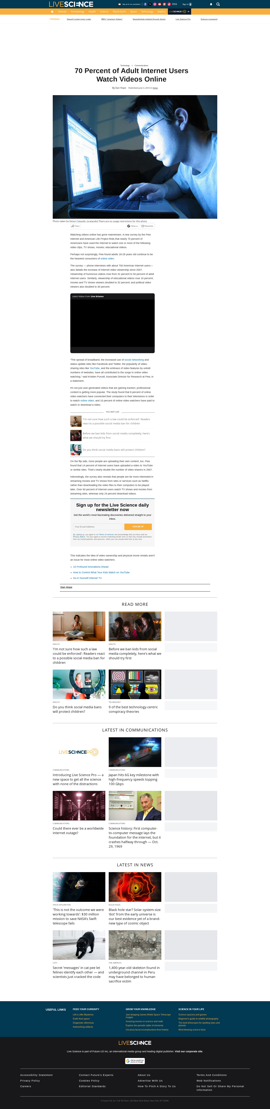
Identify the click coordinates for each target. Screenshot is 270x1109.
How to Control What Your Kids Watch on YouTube (101, 572)
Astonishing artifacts (83, 1027)
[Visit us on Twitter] (150, 4)
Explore (162, 11)
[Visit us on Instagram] (155, 4)
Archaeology (77, 11)
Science (104, 11)
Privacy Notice (79, 537)
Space (133, 11)
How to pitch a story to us (157, 1086)
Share (77, 226)
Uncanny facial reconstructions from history (147, 1029)
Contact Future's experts (96, 1075)
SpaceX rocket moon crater (79, 19)
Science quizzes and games (192, 1014)
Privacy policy (30, 1080)
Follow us (134, 226)
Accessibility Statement (36, 1075)
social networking (134, 359)
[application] (112, 323)
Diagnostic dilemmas (83, 1023)
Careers (25, 1086)
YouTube (95, 368)
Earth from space (81, 1019)
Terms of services (106, 534)
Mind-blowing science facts (191, 1029)
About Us (144, 1075)
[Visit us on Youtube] (159, 4)
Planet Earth (119, 11)
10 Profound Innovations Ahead (90, 566)
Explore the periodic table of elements (144, 1025)
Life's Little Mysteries (83, 1014)
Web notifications (209, 1080)
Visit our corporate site (188, 1051)
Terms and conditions (212, 1075)
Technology (147, 11)
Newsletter (149, 226)
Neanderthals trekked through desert (149, 19)
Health (92, 11)
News (155, 88)
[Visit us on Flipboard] (164, 4)
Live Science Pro (183, 19)
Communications (141, 65)
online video (107, 258)
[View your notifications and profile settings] (211, 4)
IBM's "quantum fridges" (112, 19)
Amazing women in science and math (144, 1021)
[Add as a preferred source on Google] (135, 1061)
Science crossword (209, 19)
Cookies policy (89, 1080)
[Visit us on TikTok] (169, 4)
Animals (62, 11)
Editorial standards (92, 1086)
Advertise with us (150, 1080)
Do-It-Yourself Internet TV (87, 578)
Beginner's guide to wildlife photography (198, 1019)
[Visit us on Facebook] (145, 4)
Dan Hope (120, 87)
